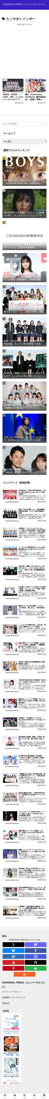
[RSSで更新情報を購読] (24, 974)
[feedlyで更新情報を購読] (35, 968)
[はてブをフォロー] (13, 956)
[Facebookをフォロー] (35, 950)
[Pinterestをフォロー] (13, 968)
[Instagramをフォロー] (35, 956)
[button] (45, 123)
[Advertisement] (24, 50)
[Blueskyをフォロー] (13, 950)
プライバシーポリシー (11, 992)
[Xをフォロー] (13, 944)
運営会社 (6, 1003)
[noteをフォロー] (35, 962)
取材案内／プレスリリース (13, 997)
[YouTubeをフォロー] (13, 962)
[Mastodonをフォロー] (35, 944)
